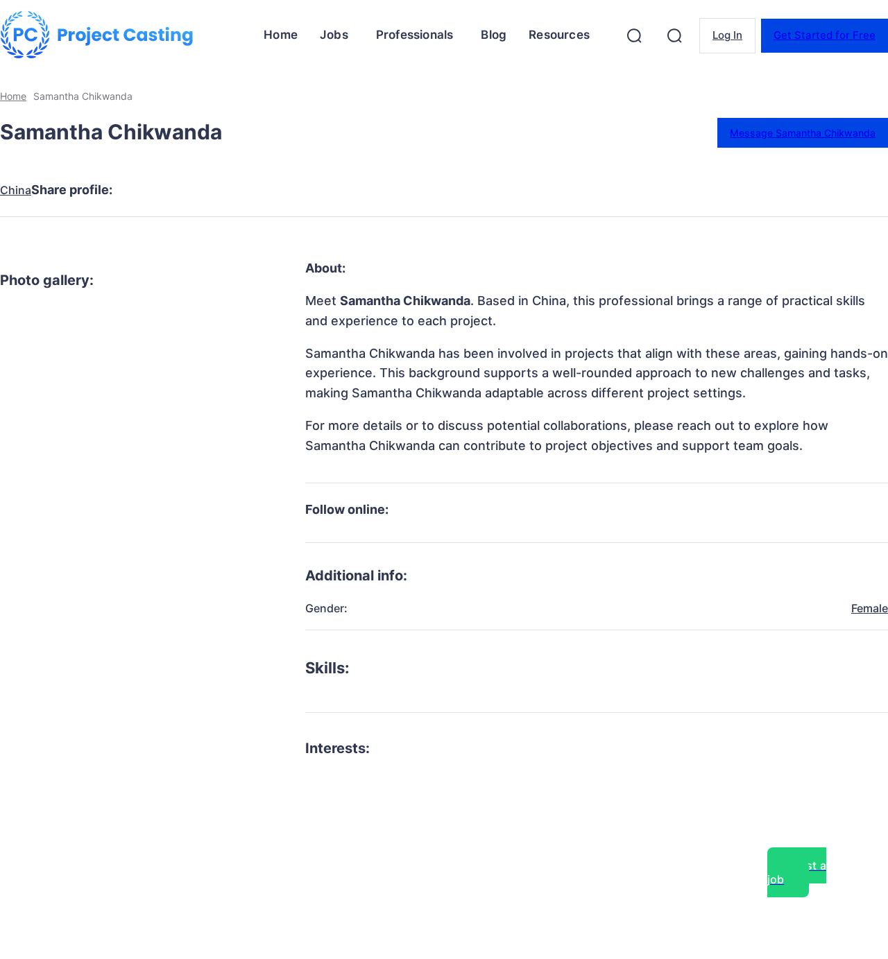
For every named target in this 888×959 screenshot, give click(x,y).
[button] (634, 35)
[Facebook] (143, 190)
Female (869, 608)
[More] (394, 190)
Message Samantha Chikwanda (803, 133)
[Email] (343, 190)
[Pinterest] (243, 190)
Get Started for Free (825, 35)
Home (13, 96)
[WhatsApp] (293, 190)
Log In (727, 35)
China (15, 190)
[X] (193, 190)
